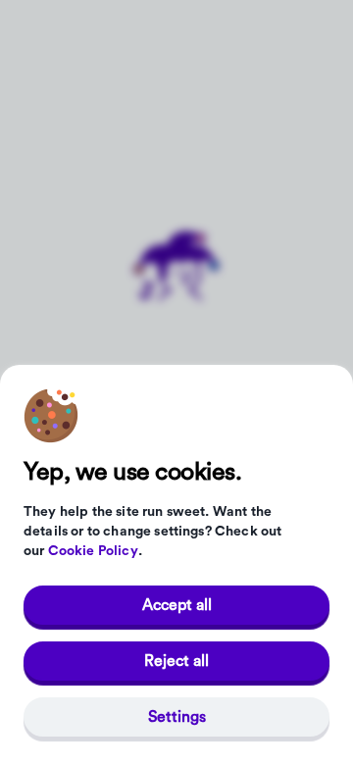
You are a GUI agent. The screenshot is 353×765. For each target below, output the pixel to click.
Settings (177, 717)
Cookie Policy (93, 551)
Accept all (177, 605)
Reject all (176, 661)
